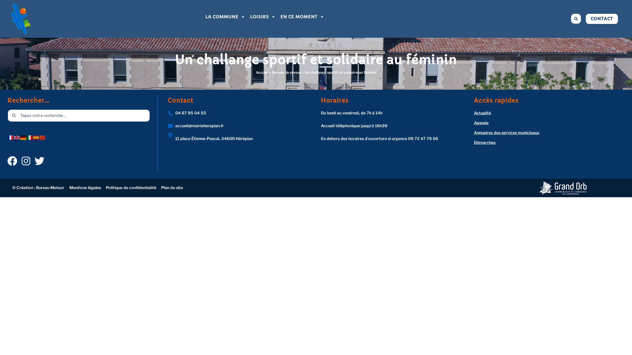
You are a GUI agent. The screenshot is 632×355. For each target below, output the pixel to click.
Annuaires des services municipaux (506, 132)
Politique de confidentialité (131, 187)
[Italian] (30, 137)
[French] (10, 137)
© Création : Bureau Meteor (38, 187)
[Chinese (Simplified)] (43, 137)
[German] (23, 137)
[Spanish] (36, 137)
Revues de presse (286, 72)
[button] (576, 19)
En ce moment (298, 16)
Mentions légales (85, 187)
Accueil (262, 72)
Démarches (484, 142)
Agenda (481, 123)
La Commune (221, 16)
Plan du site (172, 187)
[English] (17, 137)
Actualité (482, 113)
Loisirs (259, 16)
